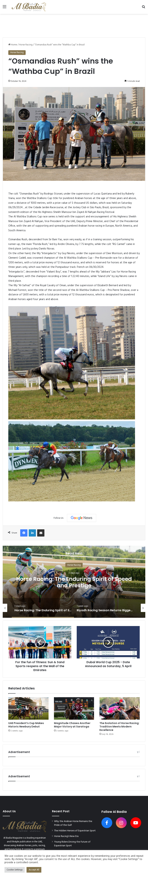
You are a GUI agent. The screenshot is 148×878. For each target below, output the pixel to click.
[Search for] (143, 8)
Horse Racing (25, 45)
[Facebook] (23, 533)
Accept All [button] (34, 870)
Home (13, 45)
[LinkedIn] (32, 533)
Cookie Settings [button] (15, 870)
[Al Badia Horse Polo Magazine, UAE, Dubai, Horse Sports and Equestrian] (29, 7)
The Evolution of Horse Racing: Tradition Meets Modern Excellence (119, 726)
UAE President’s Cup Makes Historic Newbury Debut (26, 724)
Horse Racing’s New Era (66, 836)
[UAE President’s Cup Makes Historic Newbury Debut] (28, 708)
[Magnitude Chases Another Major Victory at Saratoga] (74, 708)
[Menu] (4, 8)
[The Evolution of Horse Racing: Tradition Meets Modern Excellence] (119, 708)
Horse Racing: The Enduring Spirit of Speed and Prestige (74, 582)
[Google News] (81, 518)
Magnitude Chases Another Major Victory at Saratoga (72, 724)
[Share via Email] (40, 533)
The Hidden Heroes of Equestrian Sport (75, 831)
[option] (74, 582)
